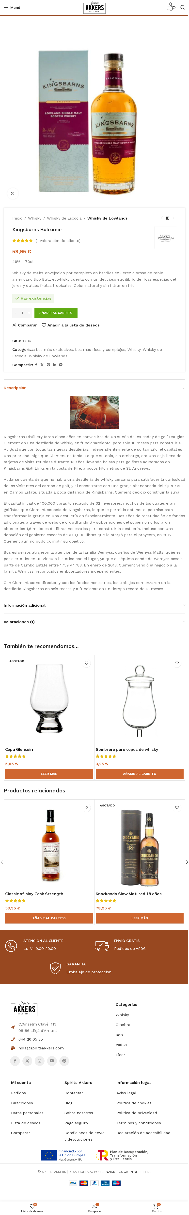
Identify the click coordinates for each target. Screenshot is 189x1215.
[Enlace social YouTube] (52, 1061)
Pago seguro (76, 1123)
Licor (120, 1054)
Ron (119, 1034)
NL (136, 1172)
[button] (140, 774)
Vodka (121, 1044)
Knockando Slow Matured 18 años (129, 893)
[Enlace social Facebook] (36, 364)
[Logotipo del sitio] (94, 7)
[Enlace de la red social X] (42, 364)
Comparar (20, 1132)
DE (149, 1172)
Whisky (34, 218)
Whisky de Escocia (64, 218)
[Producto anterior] (162, 218)
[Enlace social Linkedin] (55, 364)
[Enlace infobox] (171, 7)
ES (121, 1172)
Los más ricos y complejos (100, 349)
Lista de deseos (25, 1123)
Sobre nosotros (78, 1113)
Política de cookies (134, 1103)
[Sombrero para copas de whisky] (140, 700)
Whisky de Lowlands (107, 218)
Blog (68, 1103)
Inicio (17, 218)
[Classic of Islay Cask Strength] (49, 845)
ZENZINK (108, 1172)
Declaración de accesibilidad (143, 1132)
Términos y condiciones (138, 1123)
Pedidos (18, 1093)
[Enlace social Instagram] (40, 1061)
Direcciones (22, 1103)
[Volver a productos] (168, 218)
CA (126, 1172)
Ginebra (123, 1024)
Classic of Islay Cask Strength (34, 893)
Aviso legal (126, 1093)
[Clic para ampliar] (12, 193)
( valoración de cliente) (58, 240)
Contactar (73, 1093)
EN (131, 1172)
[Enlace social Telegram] (61, 364)
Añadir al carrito (56, 313)
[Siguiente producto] (174, 218)
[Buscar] (183, 7)
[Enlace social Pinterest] (48, 364)
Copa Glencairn (19, 749)
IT (144, 1172)
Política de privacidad (136, 1113)
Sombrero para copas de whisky (127, 749)
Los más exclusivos (54, 349)
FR (140, 1172)
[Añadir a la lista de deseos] (86, 663)
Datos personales (27, 1113)
